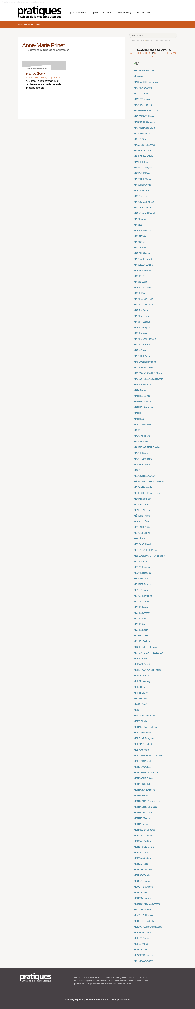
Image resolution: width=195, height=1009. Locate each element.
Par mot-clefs (152, 40)
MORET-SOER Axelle (144, 847)
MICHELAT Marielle (143, 635)
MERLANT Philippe (143, 527)
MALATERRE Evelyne (144, 145)
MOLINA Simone (141, 750)
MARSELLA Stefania (143, 265)
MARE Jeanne (140, 196)
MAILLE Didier (140, 139)
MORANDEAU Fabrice (144, 830)
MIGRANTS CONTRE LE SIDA (148, 653)
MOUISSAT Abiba (142, 875)
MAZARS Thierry (142, 464)
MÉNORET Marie (142, 516)
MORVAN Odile (141, 864)
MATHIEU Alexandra (143, 407)
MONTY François (142, 824)
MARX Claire (140, 350)
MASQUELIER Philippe (145, 362)
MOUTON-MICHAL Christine (147, 904)
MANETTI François (142, 168)
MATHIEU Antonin (142, 401)
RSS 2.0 (81, 1000)
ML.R (136, 710)
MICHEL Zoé (140, 624)
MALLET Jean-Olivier (143, 156)
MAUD (137, 430)
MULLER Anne (141, 944)
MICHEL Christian (142, 613)
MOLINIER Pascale (143, 761)
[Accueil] (41, 12)
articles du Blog (124, 12)
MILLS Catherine (141, 687)
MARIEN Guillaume (143, 230)
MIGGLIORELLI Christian (145, 647)
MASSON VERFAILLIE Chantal (148, 373)
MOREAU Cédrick (142, 841)
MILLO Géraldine (141, 675)
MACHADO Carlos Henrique (147, 82)
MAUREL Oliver (141, 441)
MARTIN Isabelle (141, 316)
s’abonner (107, 12)
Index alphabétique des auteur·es (153, 49)
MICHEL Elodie (141, 630)
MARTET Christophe (143, 287)
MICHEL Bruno (141, 607)
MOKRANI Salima (142, 732)
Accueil (20, 24)
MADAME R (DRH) (143, 105)
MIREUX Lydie (140, 698)
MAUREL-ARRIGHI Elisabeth (147, 447)
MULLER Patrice (141, 938)
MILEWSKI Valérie (142, 664)
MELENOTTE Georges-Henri (147, 493)
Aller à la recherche (37, 2)
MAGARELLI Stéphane (144, 122)
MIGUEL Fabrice (141, 658)
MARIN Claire (140, 236)
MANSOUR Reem (142, 173)
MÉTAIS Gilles (140, 561)
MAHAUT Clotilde (142, 133)
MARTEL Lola (140, 282)
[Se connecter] (174, 12)
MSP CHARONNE (142, 909)
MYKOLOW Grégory (143, 961)
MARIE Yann (140, 219)
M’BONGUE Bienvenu (144, 70)
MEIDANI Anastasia (143, 487)
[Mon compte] (169, 12)
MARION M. (139, 242)
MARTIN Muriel (141, 333)
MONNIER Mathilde (143, 784)
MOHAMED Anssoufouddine (147, 727)
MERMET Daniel (142, 533)
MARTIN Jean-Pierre (143, 299)
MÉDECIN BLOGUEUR (145, 476)
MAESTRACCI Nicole (144, 116)
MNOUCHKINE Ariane (144, 715)
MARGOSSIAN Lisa (143, 207)
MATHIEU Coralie (142, 396)
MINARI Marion (141, 693)
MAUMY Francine (142, 436)
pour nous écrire (143, 12)
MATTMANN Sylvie (143, 424)
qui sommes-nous (78, 12)
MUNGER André (141, 949)
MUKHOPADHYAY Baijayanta (148, 927)
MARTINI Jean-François (145, 339)
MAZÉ (137, 470)
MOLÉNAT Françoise (144, 738)
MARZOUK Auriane (143, 356)
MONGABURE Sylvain (144, 778)
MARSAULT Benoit (143, 259)
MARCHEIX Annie (142, 185)
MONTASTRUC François (145, 807)
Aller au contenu (23, 2)
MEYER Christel (141, 590)
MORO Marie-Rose (142, 858)
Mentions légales (71, 1000)
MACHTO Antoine (142, 99)
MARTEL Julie (140, 276)
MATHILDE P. (140, 419)
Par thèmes (165, 40)
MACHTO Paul (141, 93)
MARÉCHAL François (144, 202)
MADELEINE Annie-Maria (146, 110)
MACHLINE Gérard (143, 88)
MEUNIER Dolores (142, 573)
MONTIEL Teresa (142, 818)
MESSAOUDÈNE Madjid (145, 550)
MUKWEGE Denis (142, 932)
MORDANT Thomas (143, 835)
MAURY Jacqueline (143, 459)
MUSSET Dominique (143, 955)
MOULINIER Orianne (143, 887)
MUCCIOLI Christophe (144, 921)
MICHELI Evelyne (142, 641)
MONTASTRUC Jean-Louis (146, 801)
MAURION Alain (141, 453)
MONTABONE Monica (144, 790)
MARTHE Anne (141, 293)
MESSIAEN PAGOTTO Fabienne (149, 556)
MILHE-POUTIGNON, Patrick (147, 670)
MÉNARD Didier (141, 504)
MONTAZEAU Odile (143, 812)
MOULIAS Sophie (142, 881)
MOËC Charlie (140, 721)
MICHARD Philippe (143, 596)
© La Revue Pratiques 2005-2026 (96, 1000)
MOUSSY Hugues (142, 898)
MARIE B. (138, 225)
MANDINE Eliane (142, 162)
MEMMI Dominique (142, 499)
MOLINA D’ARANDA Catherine (148, 755)
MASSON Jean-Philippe (145, 367)
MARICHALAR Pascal (144, 213)
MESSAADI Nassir (142, 544)
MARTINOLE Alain (142, 344)
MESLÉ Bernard (141, 538)
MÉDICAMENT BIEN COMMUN (149, 481)
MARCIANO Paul (142, 190)
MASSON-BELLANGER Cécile (148, 379)
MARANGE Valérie (142, 179)
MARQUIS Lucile (142, 253)
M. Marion (138, 76)
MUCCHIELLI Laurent (144, 915)
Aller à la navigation (8, 2)
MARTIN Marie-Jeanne (144, 304)
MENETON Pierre (142, 510)
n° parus (94, 12)
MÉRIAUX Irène (141, 521)
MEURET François (142, 584)
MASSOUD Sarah (142, 384)
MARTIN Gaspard (142, 322)
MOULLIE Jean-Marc (143, 892)
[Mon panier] (164, 12)
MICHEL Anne (140, 618)
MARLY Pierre (140, 247)
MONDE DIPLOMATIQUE (146, 772)
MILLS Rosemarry (142, 681)
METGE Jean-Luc (142, 567)
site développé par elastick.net (119, 1000)
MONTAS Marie (141, 795)
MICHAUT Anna (141, 601)
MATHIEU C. (140, 413)
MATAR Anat (140, 390)
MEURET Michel (141, 578)
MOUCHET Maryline (143, 869)
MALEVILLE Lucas (142, 150)
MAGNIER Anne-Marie (144, 128)
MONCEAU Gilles (142, 767)
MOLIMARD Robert (143, 744)
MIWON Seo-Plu (141, 704)
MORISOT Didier (141, 852)
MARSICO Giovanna (143, 270)
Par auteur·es (138, 40)
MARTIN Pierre (141, 310)
